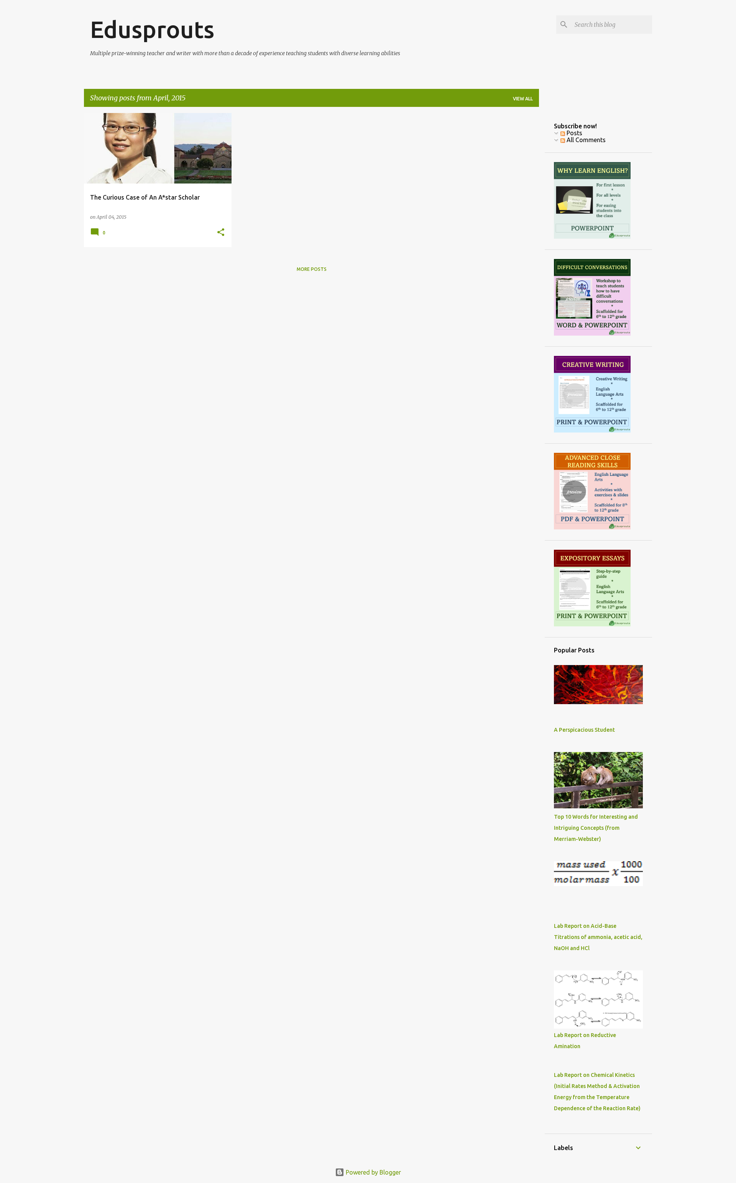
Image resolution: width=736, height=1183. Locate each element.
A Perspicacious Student (584, 730)
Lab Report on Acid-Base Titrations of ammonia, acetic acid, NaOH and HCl (598, 937)
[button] (220, 233)
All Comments (585, 139)
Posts (573, 132)
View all (523, 98)
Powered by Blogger (372, 1172)
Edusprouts (152, 29)
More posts (312, 269)
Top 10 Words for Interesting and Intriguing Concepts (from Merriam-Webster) (596, 828)
